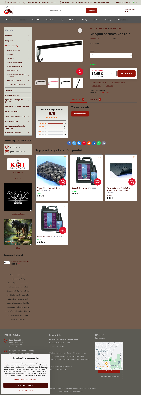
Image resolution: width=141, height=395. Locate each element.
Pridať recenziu (80, 114)
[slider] (104, 39)
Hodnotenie (94, 39)
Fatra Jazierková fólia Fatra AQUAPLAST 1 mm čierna (118, 189)
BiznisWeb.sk (77, 391)
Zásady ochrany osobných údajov (84, 388)
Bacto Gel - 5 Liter (44, 236)
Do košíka (126, 73)
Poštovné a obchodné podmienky (60, 366)
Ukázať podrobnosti (26, 390)
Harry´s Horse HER (102, 92)
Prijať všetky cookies (25, 385)
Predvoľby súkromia (65, 388)
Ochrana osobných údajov (58, 369)
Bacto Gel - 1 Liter (79, 188)
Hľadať (92, 11)
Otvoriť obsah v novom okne (109, 376)
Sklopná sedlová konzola (20, 262)
